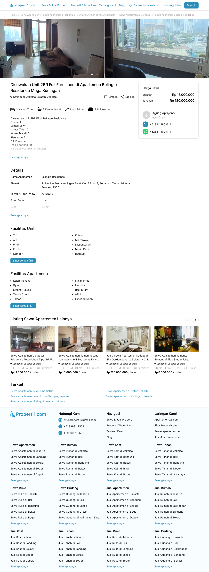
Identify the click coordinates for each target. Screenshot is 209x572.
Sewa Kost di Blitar (118, 468)
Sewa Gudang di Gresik (72, 511)
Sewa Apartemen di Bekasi (27, 462)
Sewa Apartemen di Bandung (28, 456)
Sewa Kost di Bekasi (118, 462)
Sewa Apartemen (30, 14)
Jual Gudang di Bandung (169, 554)
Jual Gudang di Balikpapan (170, 548)
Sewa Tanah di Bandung (169, 462)
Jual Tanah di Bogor (70, 560)
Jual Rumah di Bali (165, 499)
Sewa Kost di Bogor (118, 474)
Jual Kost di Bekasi (22, 548)
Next (203, 350)
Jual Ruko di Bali (116, 543)
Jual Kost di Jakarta (22, 537)
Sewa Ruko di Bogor (23, 517)
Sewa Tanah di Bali (166, 456)
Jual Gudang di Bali (166, 543)
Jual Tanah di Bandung (72, 548)
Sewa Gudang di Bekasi (73, 505)
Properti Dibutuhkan (83, 5)
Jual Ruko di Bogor (118, 560)
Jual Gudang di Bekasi (168, 560)
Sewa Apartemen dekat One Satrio (31, 391)
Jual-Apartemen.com (167, 437)
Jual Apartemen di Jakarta (122, 494)
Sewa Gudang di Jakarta (73, 494)
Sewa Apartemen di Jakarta (58, 14)
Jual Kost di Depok (22, 560)
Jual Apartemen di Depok (122, 517)
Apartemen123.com (166, 419)
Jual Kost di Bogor (21, 554)
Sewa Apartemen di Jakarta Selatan (96, 14)
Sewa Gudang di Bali (71, 499)
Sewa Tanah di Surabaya (169, 474)
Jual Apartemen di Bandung (123, 499)
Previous (6, 350)
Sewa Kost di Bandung (120, 456)
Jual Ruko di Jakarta (119, 537)
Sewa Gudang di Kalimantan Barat (79, 517)
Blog (122, 5)
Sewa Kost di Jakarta (119, 451)
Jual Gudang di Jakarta (168, 537)
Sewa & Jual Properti (54, 5)
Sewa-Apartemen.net (167, 431)
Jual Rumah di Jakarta (168, 494)
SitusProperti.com (165, 425)
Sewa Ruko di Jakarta (24, 494)
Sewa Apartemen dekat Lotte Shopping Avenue (39, 396)
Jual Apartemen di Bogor (121, 511)
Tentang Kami (107, 5)
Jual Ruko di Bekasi (118, 554)
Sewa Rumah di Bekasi (72, 468)
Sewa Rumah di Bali (70, 456)
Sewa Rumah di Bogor (72, 474)
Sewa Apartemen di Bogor (26, 468)
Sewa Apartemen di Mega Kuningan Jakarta (37, 401)
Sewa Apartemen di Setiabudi (135, 14)
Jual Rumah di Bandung (168, 511)
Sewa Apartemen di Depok (27, 474)
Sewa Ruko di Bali (21, 499)
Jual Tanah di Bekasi (71, 554)
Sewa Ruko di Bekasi (23, 511)
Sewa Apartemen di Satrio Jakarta (127, 391)
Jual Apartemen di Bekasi (122, 505)
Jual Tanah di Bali (69, 543)
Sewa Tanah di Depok (167, 468)
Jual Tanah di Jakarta (71, 537)
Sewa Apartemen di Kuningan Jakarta (129, 396)
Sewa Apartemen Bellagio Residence (174, 14)
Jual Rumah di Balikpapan (170, 505)
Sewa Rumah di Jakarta (73, 451)
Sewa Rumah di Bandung (73, 462)
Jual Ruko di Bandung (119, 548)
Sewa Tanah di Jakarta (168, 451)
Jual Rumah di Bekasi (167, 517)
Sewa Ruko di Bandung (24, 505)
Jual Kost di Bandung (23, 543)
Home (13, 14)
